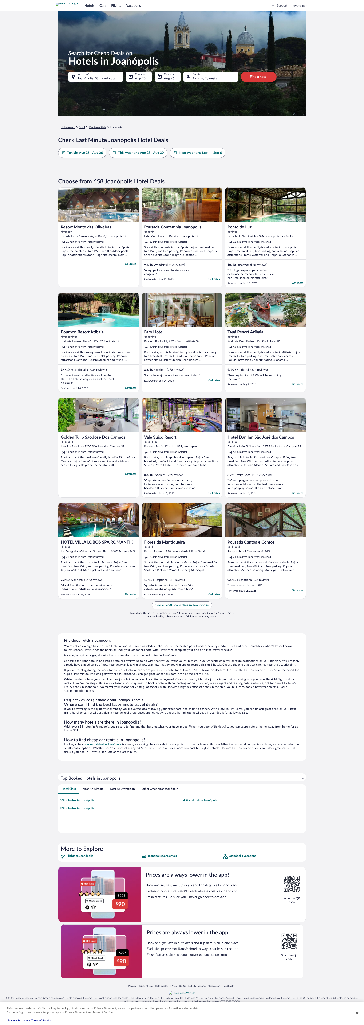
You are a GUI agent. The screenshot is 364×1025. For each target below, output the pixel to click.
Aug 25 (140, 78)
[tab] (68, 789)
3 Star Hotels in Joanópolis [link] (77, 808)
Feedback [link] (228, 986)
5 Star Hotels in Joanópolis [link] (77, 800)
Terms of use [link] (146, 986)
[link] (101, 856)
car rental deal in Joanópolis (103, 744)
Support (282, 5)
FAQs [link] (173, 986)
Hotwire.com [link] (68, 127)
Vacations (133, 5)
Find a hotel (259, 76)
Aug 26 (169, 78)
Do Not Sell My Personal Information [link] (199, 986)
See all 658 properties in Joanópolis (182, 605)
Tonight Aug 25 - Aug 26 (85, 152)
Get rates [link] (130, 263)
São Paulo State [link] (97, 127)
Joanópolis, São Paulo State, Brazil (100, 78)
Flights (116, 5)
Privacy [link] (132, 986)
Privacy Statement (19, 1020)
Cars (102, 5)
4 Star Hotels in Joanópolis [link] (200, 800)
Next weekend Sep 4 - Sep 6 (200, 152)
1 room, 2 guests (205, 78)
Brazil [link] (82, 127)
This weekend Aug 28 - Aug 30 (141, 152)
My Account (300, 5)
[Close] (357, 1013)
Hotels (89, 5)
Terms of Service (41, 1020)
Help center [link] (161, 986)
